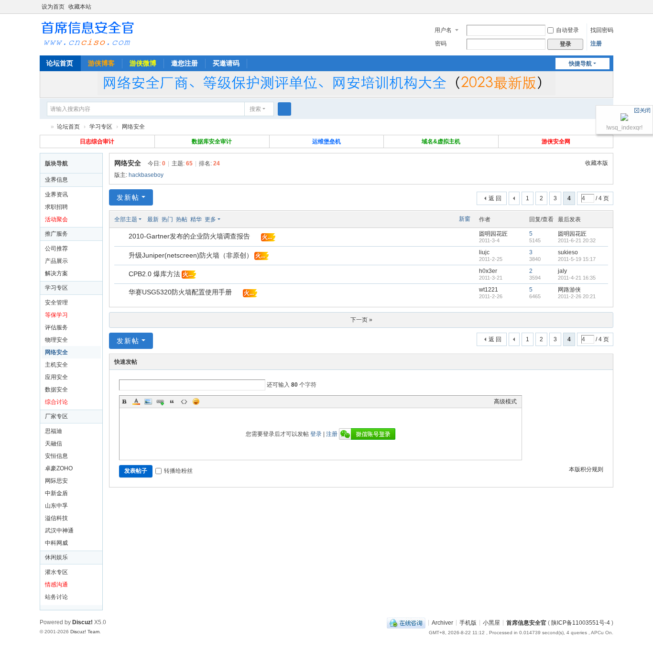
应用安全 (56, 377)
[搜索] (284, 109)
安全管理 (56, 302)
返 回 (495, 198)
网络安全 (133, 126)
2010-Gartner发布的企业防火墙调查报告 (189, 236)
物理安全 (56, 339)
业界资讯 (56, 194)
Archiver (442, 622)
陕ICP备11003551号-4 (580, 622)
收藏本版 (596, 163)
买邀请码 (226, 63)
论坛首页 (59, 63)
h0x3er (488, 271)
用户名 (443, 30)
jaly (562, 271)
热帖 (181, 219)
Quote (172, 401)
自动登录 (567, 30)
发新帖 (128, 197)
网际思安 (56, 480)
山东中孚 (56, 505)
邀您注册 (184, 63)
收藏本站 (79, 6)
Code (184, 401)
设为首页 (53, 6)
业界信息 (56, 179)
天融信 (53, 443)
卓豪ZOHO (59, 468)
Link (160, 401)
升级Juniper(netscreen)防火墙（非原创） (191, 255)
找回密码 (601, 30)
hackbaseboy (146, 175)
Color (136, 401)
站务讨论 (56, 597)
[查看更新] (229, 219)
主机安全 (56, 364)
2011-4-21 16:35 (577, 278)
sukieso (568, 252)
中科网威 (56, 543)
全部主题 (125, 219)
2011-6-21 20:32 (577, 240)
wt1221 (488, 289)
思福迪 (53, 431)
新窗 (464, 219)
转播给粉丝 (178, 470)
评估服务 (56, 327)
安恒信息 (56, 456)
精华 (196, 219)
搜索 (255, 109)
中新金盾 (56, 493)
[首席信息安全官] (87, 32)
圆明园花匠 (493, 233)
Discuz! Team (84, 631)
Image (148, 401)
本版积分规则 (586, 469)
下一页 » (361, 319)
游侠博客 (101, 63)
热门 (167, 219)
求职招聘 (56, 207)
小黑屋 (491, 622)
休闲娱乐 (56, 557)
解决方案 (56, 273)
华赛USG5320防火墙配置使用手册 (180, 292)
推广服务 (56, 233)
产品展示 (56, 261)
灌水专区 (56, 572)
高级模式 (505, 401)
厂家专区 (56, 416)
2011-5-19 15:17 (577, 259)
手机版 (468, 622)
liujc (484, 252)
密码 (440, 43)
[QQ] (406, 622)
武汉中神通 (59, 530)
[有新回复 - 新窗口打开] (122, 237)
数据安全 (56, 389)
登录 (316, 434)
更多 (210, 219)
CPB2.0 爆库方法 (154, 274)
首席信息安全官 (43, 127)
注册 (596, 43)
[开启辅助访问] (600, 6)
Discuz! (82, 622)
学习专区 (100, 126)
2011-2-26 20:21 (577, 296)
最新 (153, 219)
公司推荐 (56, 248)
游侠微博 (143, 63)
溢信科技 (56, 518)
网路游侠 (569, 289)
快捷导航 (580, 63)
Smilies (196, 401)
